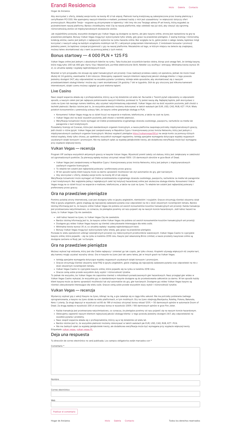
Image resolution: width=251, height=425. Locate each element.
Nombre (55, 379)
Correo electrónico (60, 390)
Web (53, 400)
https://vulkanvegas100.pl (145, 133)
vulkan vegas (68, 329)
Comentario (57, 346)
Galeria (181, 7)
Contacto (193, 7)
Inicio (171, 7)
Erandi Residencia (73, 5)
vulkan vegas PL (85, 329)
